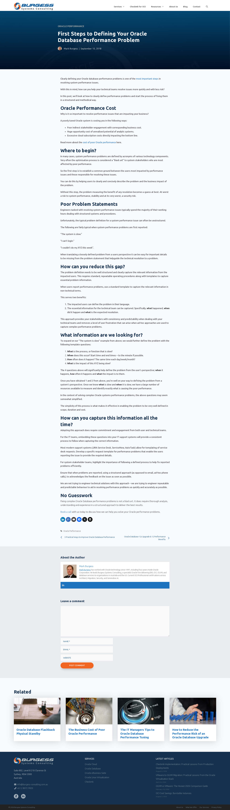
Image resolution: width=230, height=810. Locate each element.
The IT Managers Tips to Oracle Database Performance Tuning (137, 733)
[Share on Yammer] (68, 519)
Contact (196, 6)
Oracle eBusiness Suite (95, 773)
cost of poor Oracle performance (99, 142)
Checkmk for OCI (138, 6)
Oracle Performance (71, 26)
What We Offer (191, 807)
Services (118, 6)
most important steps (147, 78)
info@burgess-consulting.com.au (32, 784)
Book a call (65, 512)
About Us (173, 6)
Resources (156, 6)
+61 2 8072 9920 (25, 788)
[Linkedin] (63, 585)
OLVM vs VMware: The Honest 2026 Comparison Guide (182, 786)
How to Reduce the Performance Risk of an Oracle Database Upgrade (190, 733)
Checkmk (89, 782)
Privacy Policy (216, 807)
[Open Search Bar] (207, 7)
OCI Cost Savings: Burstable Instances (173, 793)
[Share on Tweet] (84, 519)
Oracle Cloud (91, 764)
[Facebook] (16, 796)
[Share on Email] (73, 519)
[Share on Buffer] (90, 519)
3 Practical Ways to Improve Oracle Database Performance (90, 537)
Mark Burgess (71, 48)
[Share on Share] (62, 519)
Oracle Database (93, 768)
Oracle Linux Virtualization (97, 777)
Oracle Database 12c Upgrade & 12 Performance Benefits (144, 538)
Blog (185, 6)
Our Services (204, 807)
